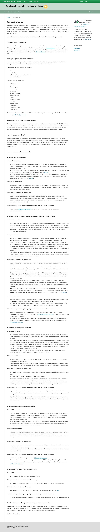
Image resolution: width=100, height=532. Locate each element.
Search (92, 12)
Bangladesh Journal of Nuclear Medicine (24, 6)
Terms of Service (51, 48)
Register (81, 1)
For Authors (77, 50)
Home (25, 1)
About (30, 1)
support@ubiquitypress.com (45, 314)
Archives (13, 12)
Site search (36, 1)
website (46, 172)
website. (65, 292)
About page (88, 39)
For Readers (77, 48)
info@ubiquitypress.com (19, 115)
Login (86, 1)
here (58, 490)
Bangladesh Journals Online (12, 1)
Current (7, 12)
